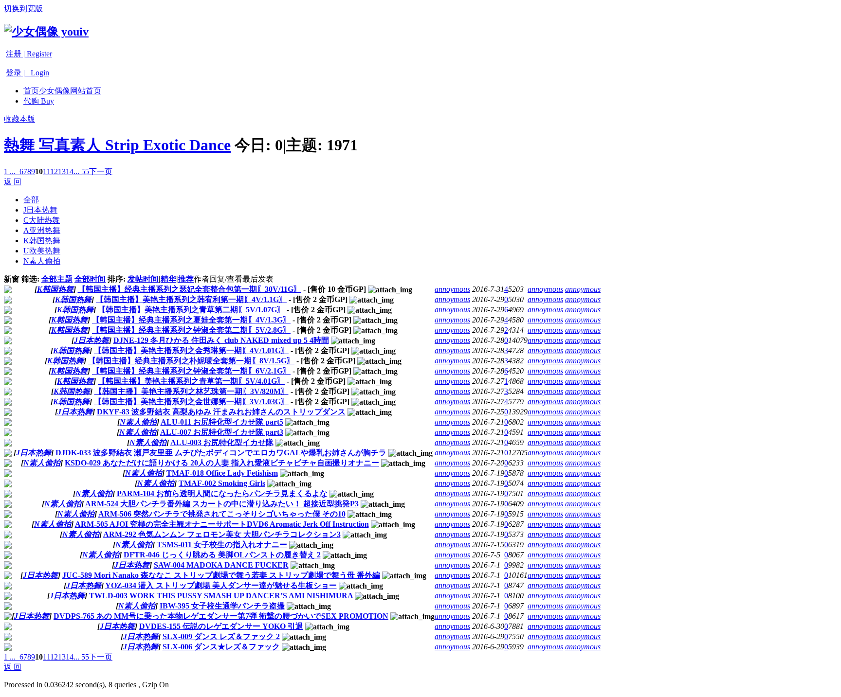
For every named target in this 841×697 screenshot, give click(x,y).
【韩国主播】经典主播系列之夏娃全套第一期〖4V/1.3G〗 (191, 320)
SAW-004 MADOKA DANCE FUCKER (221, 565)
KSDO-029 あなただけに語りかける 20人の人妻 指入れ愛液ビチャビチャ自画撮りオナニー (222, 463)
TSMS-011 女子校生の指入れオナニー (222, 544)
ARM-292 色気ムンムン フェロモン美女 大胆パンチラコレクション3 (222, 534)
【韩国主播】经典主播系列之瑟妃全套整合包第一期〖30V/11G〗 (189, 289)
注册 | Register (29, 54)
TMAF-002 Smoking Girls (222, 483)
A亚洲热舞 (41, 230)
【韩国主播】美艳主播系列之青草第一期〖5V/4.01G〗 (191, 381)
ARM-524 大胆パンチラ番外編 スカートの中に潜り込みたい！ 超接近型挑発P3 (222, 504)
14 (69, 171)
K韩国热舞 (41, 240)
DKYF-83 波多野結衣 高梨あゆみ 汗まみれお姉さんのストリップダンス (221, 412)
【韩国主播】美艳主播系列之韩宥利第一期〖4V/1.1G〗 (191, 299)
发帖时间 (143, 279)
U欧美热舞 (41, 251)
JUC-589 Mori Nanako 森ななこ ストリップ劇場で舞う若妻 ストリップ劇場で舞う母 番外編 (221, 575)
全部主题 (57, 279)
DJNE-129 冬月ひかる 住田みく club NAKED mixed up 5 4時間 (221, 340)
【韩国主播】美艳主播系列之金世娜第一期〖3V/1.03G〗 (191, 401)
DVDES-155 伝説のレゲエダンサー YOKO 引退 (221, 626)
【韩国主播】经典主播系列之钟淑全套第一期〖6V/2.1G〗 (191, 371)
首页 (62, 91)
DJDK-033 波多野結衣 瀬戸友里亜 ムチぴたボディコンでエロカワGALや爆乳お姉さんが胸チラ (220, 452)
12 (54, 171)
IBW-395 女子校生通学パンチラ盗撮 (222, 606)
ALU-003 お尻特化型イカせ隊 (222, 442)
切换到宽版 (23, 8)
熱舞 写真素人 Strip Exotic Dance (117, 145)
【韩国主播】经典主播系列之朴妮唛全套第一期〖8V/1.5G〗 (191, 361)
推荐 (186, 279)
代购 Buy (38, 101)
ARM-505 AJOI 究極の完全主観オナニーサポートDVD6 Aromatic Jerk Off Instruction (222, 524)
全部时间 (90, 279)
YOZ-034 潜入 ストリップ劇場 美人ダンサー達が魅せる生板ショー (221, 585)
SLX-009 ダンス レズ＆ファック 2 (221, 636)
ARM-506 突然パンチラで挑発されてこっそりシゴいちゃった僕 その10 (222, 514)
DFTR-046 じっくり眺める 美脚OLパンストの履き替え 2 (222, 555)
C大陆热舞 (41, 220)
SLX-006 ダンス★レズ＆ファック (221, 647)
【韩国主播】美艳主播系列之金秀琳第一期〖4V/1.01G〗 (191, 350)
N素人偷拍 (41, 261)
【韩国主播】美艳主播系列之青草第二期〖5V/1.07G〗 (191, 309)
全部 (31, 200)
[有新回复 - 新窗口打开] (8, 290)
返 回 (12, 182)
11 (46, 171)
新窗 (11, 279)
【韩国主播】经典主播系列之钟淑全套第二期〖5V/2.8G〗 (191, 330)
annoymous (452, 289)
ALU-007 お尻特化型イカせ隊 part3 (221, 432)
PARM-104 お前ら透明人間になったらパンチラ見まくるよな (222, 493)
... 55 (81, 171)
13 (62, 171)
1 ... (10, 171)
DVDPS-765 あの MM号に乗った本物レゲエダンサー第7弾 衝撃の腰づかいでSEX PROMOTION (221, 616)
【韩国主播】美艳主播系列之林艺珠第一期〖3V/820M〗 (191, 391)
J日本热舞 (40, 210)
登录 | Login (27, 73)
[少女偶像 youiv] (46, 31)
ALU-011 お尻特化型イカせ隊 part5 (222, 422)
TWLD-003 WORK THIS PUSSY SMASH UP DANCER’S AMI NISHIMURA (221, 595)
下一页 (100, 171)
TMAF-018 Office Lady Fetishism (222, 473)
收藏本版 (19, 119)
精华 (168, 279)
